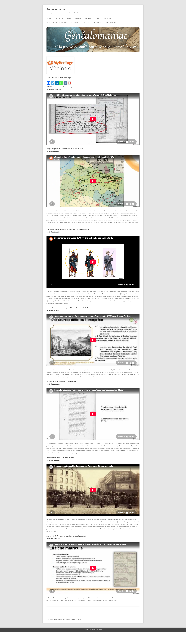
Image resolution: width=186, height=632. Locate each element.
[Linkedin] (57, 83)
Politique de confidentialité (53, 619)
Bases (69, 18)
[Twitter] (53, 83)
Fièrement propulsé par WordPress (71, 619)
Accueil (48, 18)
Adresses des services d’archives (56, 23)
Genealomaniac (56, 9)
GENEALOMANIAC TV (111, 23)
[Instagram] (65, 83)
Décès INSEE (86, 23)
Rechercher (59, 18)
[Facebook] (48, 83)
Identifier (78, 18)
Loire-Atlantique (108, 18)
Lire (97, 18)
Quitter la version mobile (93, 630)
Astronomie (98, 23)
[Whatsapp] (61, 83)
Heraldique (74, 23)
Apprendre (88, 18)
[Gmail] (69, 83)
